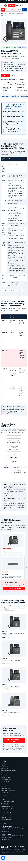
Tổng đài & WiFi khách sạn (8, 790)
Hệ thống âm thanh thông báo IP (9, 770)
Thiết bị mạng (5, 763)
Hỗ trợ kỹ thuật (19, 5)
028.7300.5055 (22, 0)
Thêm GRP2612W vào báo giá (14, 740)
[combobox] (14, 9)
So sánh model (5, 96)
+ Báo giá (5, 75)
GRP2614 (4, 387)
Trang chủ (3, 13)
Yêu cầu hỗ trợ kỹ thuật (7, 808)
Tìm (24, 9)
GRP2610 (4, 320)
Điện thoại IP (4, 768)
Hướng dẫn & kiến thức (7, 806)
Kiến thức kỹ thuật (6, 793)
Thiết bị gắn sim (5, 777)
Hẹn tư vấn (11, 5)
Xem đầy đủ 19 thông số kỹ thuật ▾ (12, 290)
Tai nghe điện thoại (6, 779)
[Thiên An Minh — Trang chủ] (5, 5)
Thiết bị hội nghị (5, 772)
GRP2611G (4, 332)
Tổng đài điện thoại (6, 766)
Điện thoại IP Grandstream (16, 13)
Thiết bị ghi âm (5, 781)
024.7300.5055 (10, 0)
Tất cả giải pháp (5, 788)
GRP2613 (4, 369)
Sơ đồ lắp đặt (15, 96)
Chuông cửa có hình (6, 775)
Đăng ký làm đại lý (6, 815)
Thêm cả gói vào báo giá (14, 588)
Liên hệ (23, 75)
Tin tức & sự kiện (5, 795)
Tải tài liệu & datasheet (7, 804)
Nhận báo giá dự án (6, 817)
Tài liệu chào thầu (6, 819)
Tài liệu (14, 75)
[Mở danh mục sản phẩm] (3, 10)
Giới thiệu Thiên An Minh (7, 801)
